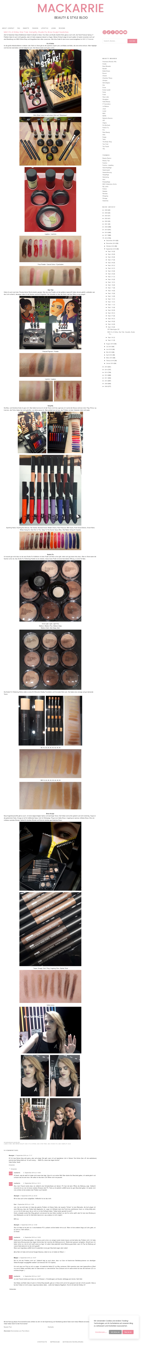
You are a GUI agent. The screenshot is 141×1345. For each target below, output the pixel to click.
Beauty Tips (106, 161)
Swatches (105, 201)
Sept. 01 (110, 340)
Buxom (104, 73)
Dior (103, 85)
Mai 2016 (109, 352)
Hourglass (105, 99)
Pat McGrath (106, 125)
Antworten (12, 1165)
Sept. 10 (110, 307)
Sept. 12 (110, 302)
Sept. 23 (110, 271)
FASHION (35, 28)
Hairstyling (105, 177)
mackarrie (17, 1173)
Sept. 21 (110, 277)
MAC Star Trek (42, 1143)
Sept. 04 (110, 324)
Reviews (105, 193)
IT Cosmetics (106, 104)
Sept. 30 (110, 251)
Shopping (105, 196)
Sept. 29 (110, 254)
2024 (106, 216)
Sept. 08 (110, 313)
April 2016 (109, 355)
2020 (106, 227)
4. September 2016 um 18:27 (32, 1276)
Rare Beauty (106, 132)
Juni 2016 (109, 349)
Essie (104, 87)
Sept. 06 (110, 318)
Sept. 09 (110, 310)
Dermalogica (106, 83)
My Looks (105, 186)
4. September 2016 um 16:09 (32, 1237)
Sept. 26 (110, 263)
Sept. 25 (110, 265)
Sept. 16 (110, 290)
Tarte (103, 139)
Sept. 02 (110, 337)
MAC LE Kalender (88, 39)
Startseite (51, 1327)
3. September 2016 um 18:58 (32, 1173)
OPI (103, 120)
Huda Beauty (106, 102)
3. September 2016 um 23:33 (28, 1196)
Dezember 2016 (111, 240)
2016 (106, 238)
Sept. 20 (110, 279)
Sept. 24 (110, 268)
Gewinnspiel (106, 170)
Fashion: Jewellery (108, 165)
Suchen (132, 41)
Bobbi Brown (106, 71)
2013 (106, 372)
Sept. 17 (110, 288)
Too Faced (105, 146)
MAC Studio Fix (53, 1143)
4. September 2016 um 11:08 (25, 1204)
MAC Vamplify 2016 (65, 1143)
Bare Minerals (106, 66)
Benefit (104, 69)
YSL (103, 149)
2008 (106, 386)
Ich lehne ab (115, 1332)
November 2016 (111, 243)
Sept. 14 (110, 296)
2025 (106, 213)
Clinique (104, 80)
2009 (106, 383)
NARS (104, 116)
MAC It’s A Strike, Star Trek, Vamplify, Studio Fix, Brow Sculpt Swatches (36, 32)
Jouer (104, 109)
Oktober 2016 (110, 246)
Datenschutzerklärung (73, 1342)
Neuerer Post (8, 1327)
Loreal (104, 111)
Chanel (104, 76)
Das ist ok (128, 1332)
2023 (106, 218)
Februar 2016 (110, 360)
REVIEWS (62, 28)
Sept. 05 (110, 321)
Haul (103, 179)
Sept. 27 (110, 260)
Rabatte (104, 191)
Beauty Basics (106, 158)
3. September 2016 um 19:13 (32, 1183)
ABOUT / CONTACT (8, 28)
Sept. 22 (110, 274)
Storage (104, 198)
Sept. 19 (110, 282)
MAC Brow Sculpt (18, 1143)
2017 (106, 235)
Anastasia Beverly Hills (109, 62)
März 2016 (109, 358)
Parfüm (104, 189)
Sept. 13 (110, 299)
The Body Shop (107, 142)
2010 (106, 381)
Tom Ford (105, 144)
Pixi (103, 130)
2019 (106, 230)
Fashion (104, 163)
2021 (106, 224)
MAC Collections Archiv (109, 184)
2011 (106, 378)
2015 (106, 367)
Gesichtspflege (106, 168)
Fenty (104, 92)
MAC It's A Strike (30, 1143)
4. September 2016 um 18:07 (27, 1258)
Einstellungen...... (101, 1332)
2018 (106, 232)
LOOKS (53, 28)
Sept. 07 (110, 316)
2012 (106, 375)
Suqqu (104, 137)
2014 (106, 369)
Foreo (104, 94)
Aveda (104, 64)
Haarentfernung (107, 172)
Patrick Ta (105, 128)
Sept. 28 (110, 257)
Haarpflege (105, 175)
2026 (106, 210)
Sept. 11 (110, 304)
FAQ (18, 28)
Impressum (55, 1342)
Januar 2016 (110, 363)
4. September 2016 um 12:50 (28, 1225)
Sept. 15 (110, 293)
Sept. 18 (110, 285)
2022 (106, 221)
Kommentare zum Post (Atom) (20, 1331)
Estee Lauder (106, 90)
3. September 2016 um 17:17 (23, 1155)
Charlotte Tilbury (107, 78)
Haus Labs (105, 97)
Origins (104, 123)
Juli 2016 (109, 346)
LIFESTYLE (44, 28)
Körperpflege (106, 182)
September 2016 (111, 249)
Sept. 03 (110, 327)
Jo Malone (105, 106)
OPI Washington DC (113, 329)
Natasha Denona (107, 118)
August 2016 (110, 344)
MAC (10, 1143)
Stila (103, 135)
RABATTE (26, 28)
